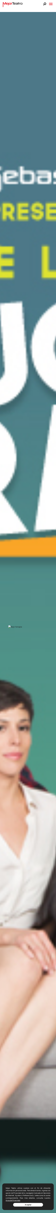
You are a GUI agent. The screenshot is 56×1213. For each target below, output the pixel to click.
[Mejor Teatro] (12, 4)
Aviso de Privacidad (13, 1200)
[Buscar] (44, 4)
